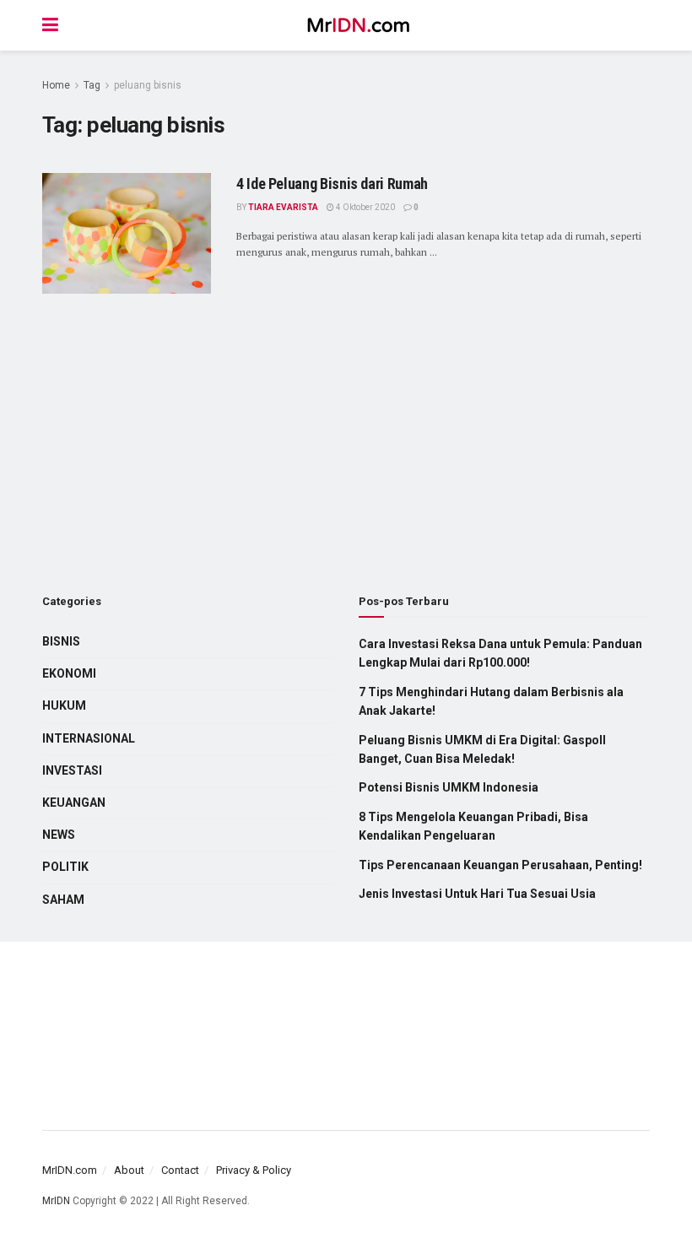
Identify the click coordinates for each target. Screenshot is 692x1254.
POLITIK (65, 866)
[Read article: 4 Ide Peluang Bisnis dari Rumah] (126, 233)
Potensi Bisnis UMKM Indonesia (448, 787)
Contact (180, 1170)
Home (56, 85)
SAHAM (63, 899)
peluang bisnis (147, 85)
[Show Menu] (50, 25)
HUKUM (64, 705)
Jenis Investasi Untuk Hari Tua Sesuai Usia (477, 893)
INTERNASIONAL (88, 738)
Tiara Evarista (283, 207)
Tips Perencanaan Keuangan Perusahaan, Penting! (500, 865)
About (129, 1170)
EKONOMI (69, 673)
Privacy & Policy (253, 1170)
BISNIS (61, 641)
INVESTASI (72, 770)
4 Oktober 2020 (364, 207)
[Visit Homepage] (358, 25)
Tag (92, 85)
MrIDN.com (69, 1170)
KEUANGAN (73, 802)
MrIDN (56, 1201)
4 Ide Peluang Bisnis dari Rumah (332, 183)
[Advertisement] (187, 445)
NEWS (58, 834)
